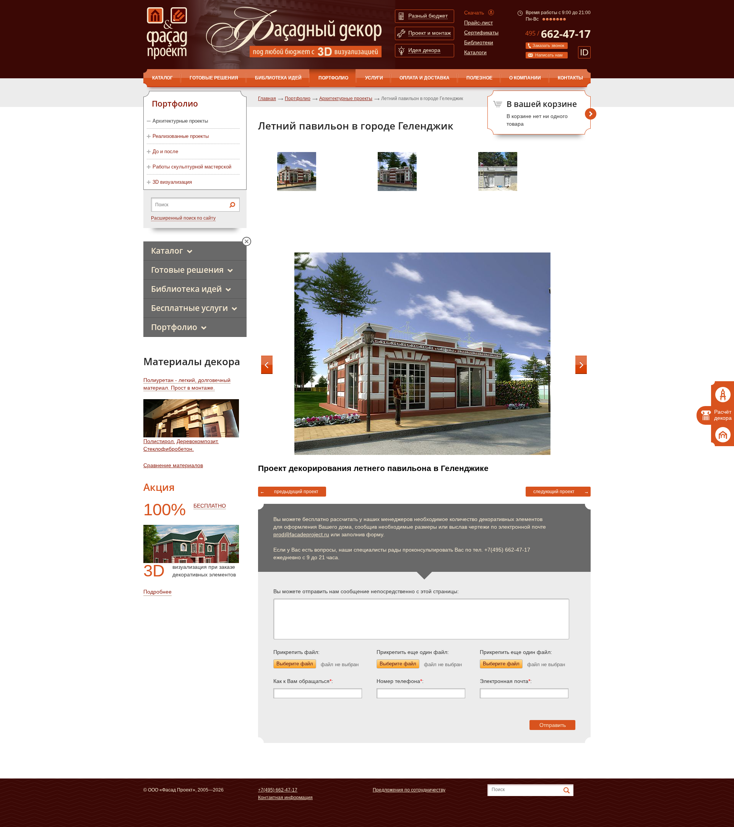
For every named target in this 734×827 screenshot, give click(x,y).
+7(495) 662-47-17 (277, 790)
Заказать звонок (548, 45)
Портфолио (333, 78)
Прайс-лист (478, 22)
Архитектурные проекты (180, 121)
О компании (525, 78)
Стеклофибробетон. (168, 449)
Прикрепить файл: (296, 652)
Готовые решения (214, 78)
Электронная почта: (506, 681)
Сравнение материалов (173, 465)
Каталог (167, 250)
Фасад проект (167, 33)
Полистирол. (159, 441)
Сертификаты (481, 32)
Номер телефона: (400, 681)
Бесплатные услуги (189, 308)
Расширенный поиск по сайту (183, 218)
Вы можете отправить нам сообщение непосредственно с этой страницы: (366, 591)
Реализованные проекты (181, 136)
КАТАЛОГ (162, 78)
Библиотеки (478, 42)
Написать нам (549, 55)
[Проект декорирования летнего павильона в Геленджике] (323, 198)
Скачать (474, 13)
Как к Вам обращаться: (303, 681)
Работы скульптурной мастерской (192, 167)
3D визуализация (172, 182)
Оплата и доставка (424, 78)
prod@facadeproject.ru (301, 534)
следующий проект (554, 491)
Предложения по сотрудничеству (409, 790)
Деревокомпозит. (198, 441)
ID (584, 52)
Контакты (570, 78)
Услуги (374, 78)
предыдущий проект (296, 491)
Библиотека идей (278, 78)
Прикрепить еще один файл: (413, 652)
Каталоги (475, 52)
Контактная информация (285, 797)
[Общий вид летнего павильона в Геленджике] (524, 198)
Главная (267, 98)
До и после (165, 151)
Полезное (479, 78)
